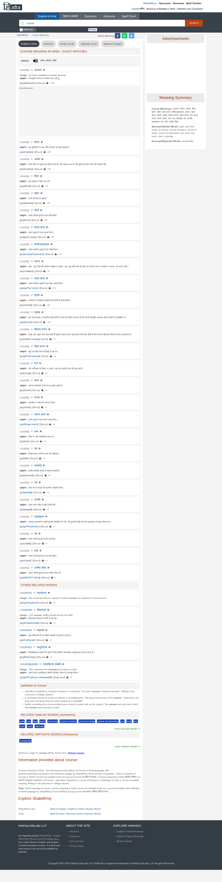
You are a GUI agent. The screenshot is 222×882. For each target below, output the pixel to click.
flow (35, 721)
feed (129, 721)
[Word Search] (22, 23)
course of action (68, 721)
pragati (27, 509)
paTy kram (30, 237)
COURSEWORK (29, 664)
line (135, 721)
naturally (39, 726)
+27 (46, 186)
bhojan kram (30, 424)
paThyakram (31, 526)
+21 (45, 220)
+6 (53, 339)
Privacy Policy (76, 846)
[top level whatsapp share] (124, 35)
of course (52, 721)
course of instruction (107, 721)
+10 (53, 288)
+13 (59, 254)
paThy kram (30, 288)
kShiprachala (31, 623)
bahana (28, 203)
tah (25, 458)
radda (27, 543)
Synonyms (165, 3)
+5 (45, 390)
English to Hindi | (77, 809)
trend (42, 721)
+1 (46, 543)
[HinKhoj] (12, 6)
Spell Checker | (58, 813)
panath (27, 492)
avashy (28, 169)
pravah (28, 322)
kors (26, 220)
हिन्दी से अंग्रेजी (70, 16)
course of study (87, 721)
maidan (28, 152)
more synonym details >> (127, 728)
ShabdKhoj (149, 3)
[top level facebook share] (117, 35)
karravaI (28, 475)
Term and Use (76, 841)
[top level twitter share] (131, 35)
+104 (51, 83)
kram (27, 390)
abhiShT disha (31, 577)
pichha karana (31, 356)
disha (27, 186)
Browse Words (93, 809)
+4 (53, 424)
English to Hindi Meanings (130, 831)
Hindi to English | (59, 809)
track (22, 726)
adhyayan (29, 83)
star (26, 441)
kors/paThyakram (33, 254)
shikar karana (31, 339)
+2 (53, 526)
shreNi (27, 305)
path (22, 721)
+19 (51, 237)
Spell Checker (193, 3)
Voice (93, 30)
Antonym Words (93, 813)
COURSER (26, 610)
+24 (47, 203)
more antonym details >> (127, 746)
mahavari (29, 640)
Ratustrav (29, 657)
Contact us (74, 836)
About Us (74, 831)
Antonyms (178, 3)
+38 (48, 152)
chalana (28, 271)
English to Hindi (47, 16)
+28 (48, 169)
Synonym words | (75, 813)
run (122, 721)
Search (194, 23)
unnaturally (25, 740)
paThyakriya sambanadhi (37, 677)
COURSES (26, 593)
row (29, 721)
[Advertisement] (79, 114)
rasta (27, 407)
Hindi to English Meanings (130, 836)
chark (27, 560)
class (30, 726)
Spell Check (129, 16)
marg (27, 373)
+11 (48, 271)
